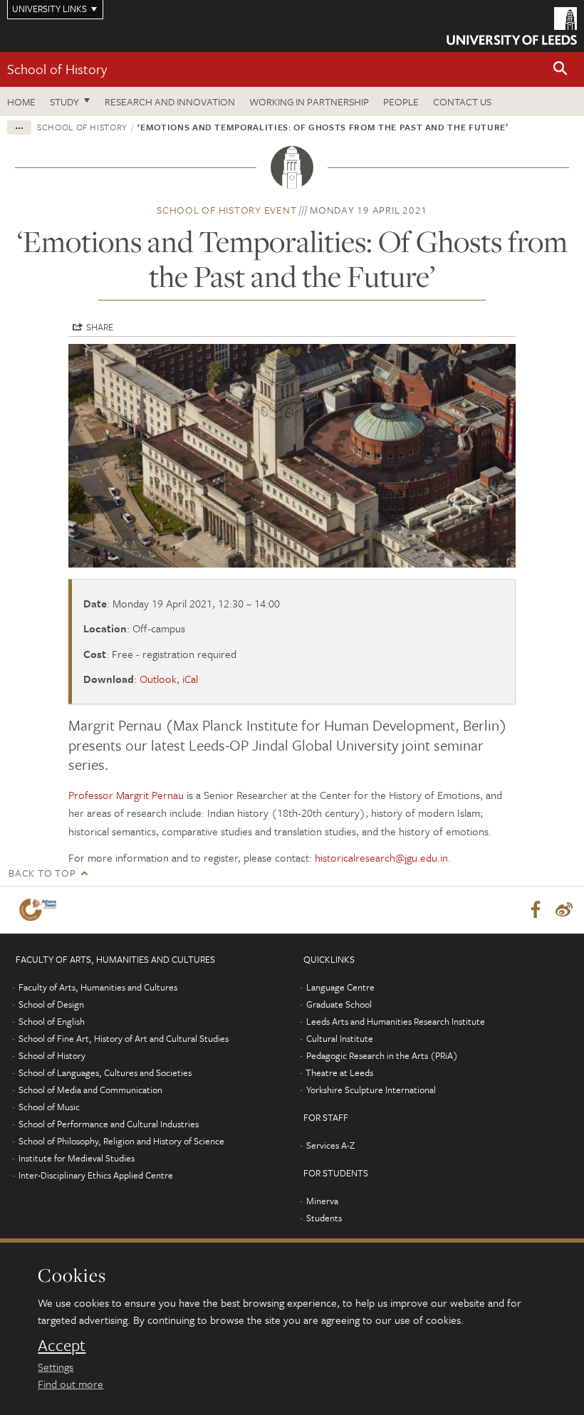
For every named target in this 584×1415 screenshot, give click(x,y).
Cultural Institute (339, 1038)
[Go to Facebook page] (535, 910)
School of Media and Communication (90, 1089)
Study (64, 101)
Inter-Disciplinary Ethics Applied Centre (96, 1175)
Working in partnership (309, 101)
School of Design (51, 1004)
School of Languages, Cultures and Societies (105, 1072)
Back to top (42, 872)
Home (21, 101)
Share (99, 327)
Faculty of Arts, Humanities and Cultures (98, 987)
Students (324, 1218)
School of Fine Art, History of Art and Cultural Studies (124, 1038)
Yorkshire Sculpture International (371, 1089)
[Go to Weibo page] (564, 910)
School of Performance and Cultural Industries (109, 1124)
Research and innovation (170, 101)
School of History (57, 68)
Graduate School (339, 1004)
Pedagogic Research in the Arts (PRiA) (382, 1055)
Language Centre (340, 987)
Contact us (462, 101)
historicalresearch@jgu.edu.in (381, 857)
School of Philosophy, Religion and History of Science (121, 1141)
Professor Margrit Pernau (126, 795)
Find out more (70, 1383)
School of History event (226, 209)
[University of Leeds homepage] (512, 26)
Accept (61, 1345)
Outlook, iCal (169, 678)
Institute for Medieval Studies (77, 1158)
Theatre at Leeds (339, 1072)
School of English (52, 1021)
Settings (55, 1366)
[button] (560, 69)
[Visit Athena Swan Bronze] (40, 909)
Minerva (322, 1201)
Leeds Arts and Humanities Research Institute (395, 1021)
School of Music (49, 1107)
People (401, 101)
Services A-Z (330, 1145)
